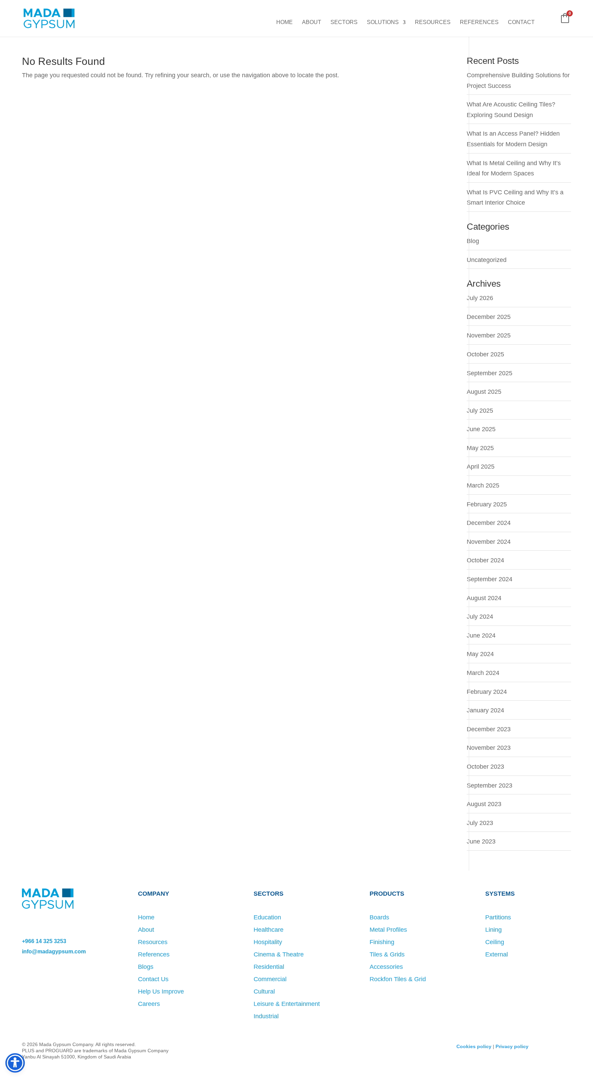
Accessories (386, 966)
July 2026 (480, 298)
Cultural (264, 991)
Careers (149, 1003)
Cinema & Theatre (279, 954)
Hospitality (268, 942)
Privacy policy (512, 1046)
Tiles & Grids (387, 954)
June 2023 (481, 841)
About (311, 22)
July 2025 (480, 410)
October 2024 (485, 560)
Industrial (266, 1016)
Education (267, 917)
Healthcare (268, 929)
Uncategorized (487, 259)
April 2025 (481, 466)
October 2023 (485, 766)
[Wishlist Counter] (547, 21)
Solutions (383, 22)
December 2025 (489, 316)
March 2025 (483, 485)
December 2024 (489, 522)
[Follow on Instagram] (41, 978)
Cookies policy (473, 1046)
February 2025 (487, 504)
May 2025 (480, 448)
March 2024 (483, 672)
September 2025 (489, 373)
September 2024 (489, 579)
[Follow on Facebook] (27, 978)
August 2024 (484, 598)
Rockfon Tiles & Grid (398, 979)
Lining (493, 929)
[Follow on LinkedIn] (69, 978)
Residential (269, 966)
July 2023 (480, 822)
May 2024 (480, 654)
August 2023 (484, 804)
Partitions (498, 917)
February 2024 (487, 691)
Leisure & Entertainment (287, 1003)
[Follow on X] (54, 978)
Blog (473, 241)
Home (284, 22)
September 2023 (489, 785)
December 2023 (489, 729)
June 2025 (481, 429)
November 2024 (489, 541)
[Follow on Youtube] (83, 978)
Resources (433, 22)
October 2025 (485, 354)
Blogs (145, 966)
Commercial (270, 979)
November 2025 (489, 335)
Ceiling (494, 942)
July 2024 (480, 616)
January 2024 (485, 710)
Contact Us (153, 979)
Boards (379, 917)
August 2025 (484, 391)
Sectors (344, 22)
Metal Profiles (388, 929)
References (479, 22)
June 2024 (481, 635)
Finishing (382, 942)
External (496, 954)
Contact (521, 22)
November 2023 (489, 747)
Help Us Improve (161, 991)
